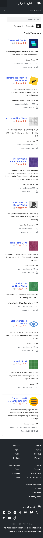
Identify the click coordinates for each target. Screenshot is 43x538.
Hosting (37, 454)
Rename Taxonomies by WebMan (16, 79)
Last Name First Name (16, 118)
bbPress (36, 493)
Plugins (17, 454)
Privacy (37, 458)
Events (17, 469)
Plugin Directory (35, 10)
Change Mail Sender (17, 40)
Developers (36, 473)
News (38, 450)
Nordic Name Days (18, 243)
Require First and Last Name (19, 284)
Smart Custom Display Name (20, 203)
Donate (16, 473)
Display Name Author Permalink (18, 160)
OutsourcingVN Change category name (18, 399)
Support (37, 469)
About (38, 446)
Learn (38, 465)
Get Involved (14, 465)
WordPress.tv (34, 477)
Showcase (16, 446)
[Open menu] (3, 3)
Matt (37, 489)
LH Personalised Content (19, 322)
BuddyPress (34, 497)
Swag (16, 477)
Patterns (16, 458)
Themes (17, 450)
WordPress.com (33, 484)
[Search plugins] (9, 19)
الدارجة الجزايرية (29, 507)
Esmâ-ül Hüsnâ (19, 361)
